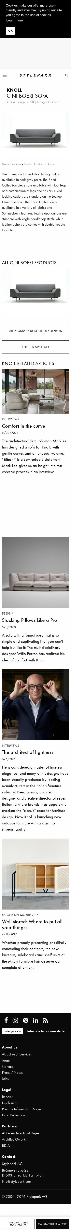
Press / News (12, 1072)
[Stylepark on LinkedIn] (36, 1020)
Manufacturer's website (52, 1223)
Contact (8, 1066)
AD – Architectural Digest (21, 1133)
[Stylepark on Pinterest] (26, 1020)
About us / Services (17, 1054)
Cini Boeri (54, 102)
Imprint (7, 1096)
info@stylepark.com (17, 1181)
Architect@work (13, 1139)
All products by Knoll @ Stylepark (35, 331)
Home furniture (11, 164)
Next (63, 292)
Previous (8, 292)
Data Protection (13, 1115)
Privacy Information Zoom (21, 1109)
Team (6, 1060)
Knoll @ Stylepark (35, 347)
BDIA (6, 1145)
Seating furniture (34, 164)
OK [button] (10, 30)
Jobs (5, 1078)
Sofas (50, 164)
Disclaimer (10, 1103)
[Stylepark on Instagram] (15, 1020)
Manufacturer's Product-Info (18, 1224)
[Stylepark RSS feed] (45, 1020)
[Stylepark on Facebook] (6, 1020)
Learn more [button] (14, 20)
